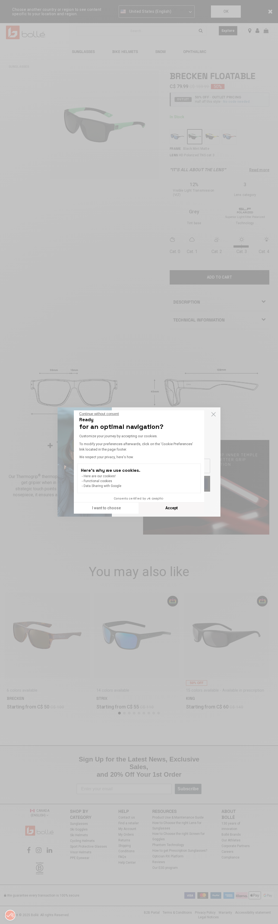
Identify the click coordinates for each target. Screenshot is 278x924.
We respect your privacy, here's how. (106, 457)
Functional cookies (98, 481)
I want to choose (106, 508)
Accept (171, 508)
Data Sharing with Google (102, 486)
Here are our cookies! (100, 476)
